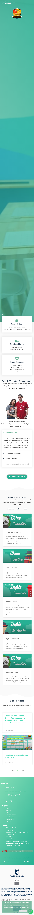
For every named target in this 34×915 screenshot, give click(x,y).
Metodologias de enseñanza (13, 453)
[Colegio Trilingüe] (17, 320)
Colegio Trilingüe (17, 324)
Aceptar (23, 911)
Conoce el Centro (10, 819)
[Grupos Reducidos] (17, 358)
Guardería (8, 810)
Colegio (8, 812)
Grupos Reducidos (17, 362)
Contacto (4, 784)
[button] (17, 312)
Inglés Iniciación (12, 602)
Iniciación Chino (12, 672)
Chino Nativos (11, 568)
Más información (13, 911)
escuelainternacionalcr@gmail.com (16, 791)
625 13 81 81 (10, 787)
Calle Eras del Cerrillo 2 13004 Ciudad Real (14, 795)
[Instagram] (11, 801)
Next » (23, 770)
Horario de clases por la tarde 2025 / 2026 (17, 832)
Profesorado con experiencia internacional (17, 464)
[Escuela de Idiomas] (17, 340)
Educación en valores (11, 458)
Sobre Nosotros (10, 817)
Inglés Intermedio (13, 639)
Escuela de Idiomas (17, 344)
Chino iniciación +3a (13, 532)
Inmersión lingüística (11, 432)
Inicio (7, 808)
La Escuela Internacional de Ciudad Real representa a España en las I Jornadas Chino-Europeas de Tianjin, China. (15, 720)
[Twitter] (6, 801)
